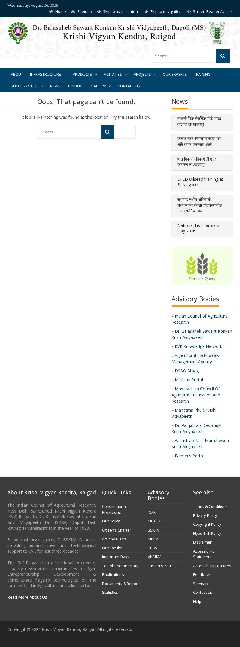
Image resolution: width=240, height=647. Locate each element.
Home (60, 11)
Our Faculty (112, 548)
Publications (113, 574)
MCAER (154, 521)
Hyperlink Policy (207, 533)
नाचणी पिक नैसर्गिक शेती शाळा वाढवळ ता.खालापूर (199, 121)
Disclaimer (202, 542)
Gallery (98, 86)
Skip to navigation (166, 11)
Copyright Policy (207, 524)
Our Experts (175, 74)
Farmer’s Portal (189, 455)
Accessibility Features (212, 565)
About (17, 74)
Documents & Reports (121, 583)
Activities (113, 74)
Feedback (201, 574)
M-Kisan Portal (189, 379)
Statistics (110, 592)
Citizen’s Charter (116, 530)
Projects (142, 74)
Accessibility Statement (204, 554)
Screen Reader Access (213, 11)
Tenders (76, 86)
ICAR (152, 512)
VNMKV (154, 556)
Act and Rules (114, 538)
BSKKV (154, 530)
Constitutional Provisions (114, 509)
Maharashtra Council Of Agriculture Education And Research (196, 395)
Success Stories (27, 86)
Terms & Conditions (210, 506)
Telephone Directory (120, 565)
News (55, 86)
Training (202, 74)
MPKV (153, 538)
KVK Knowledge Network (198, 346)
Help (197, 601)
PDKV (152, 548)
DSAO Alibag (187, 370)
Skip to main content (121, 11)
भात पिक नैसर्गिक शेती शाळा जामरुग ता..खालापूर (197, 162)
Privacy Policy (205, 515)
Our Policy (111, 521)
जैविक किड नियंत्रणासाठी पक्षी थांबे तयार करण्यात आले (199, 141)
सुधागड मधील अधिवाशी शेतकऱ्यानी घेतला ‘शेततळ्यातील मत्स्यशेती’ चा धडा (199, 204)
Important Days (115, 556)
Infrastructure (45, 74)
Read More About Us (27, 597)
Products (82, 74)
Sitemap (84, 11)
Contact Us (129, 86)
